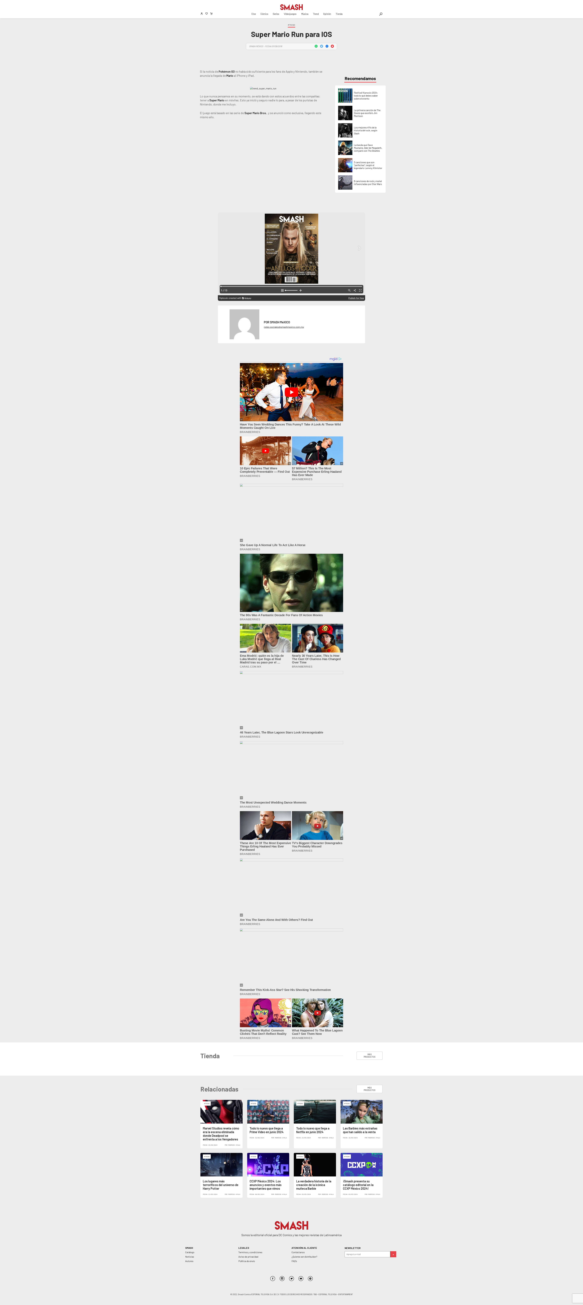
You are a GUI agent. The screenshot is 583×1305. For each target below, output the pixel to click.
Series (276, 13)
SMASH (189, 1247)
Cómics (264, 13)
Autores (189, 1261)
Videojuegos (290, 13)
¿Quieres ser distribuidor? (304, 1256)
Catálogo (189, 1252)
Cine (253, 13)
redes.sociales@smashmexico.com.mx (284, 326)
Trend (316, 13)
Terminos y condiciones (250, 1252)
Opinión (327, 13)
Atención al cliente (304, 1247)
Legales (243, 1247)
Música (304, 13)
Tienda (339, 13)
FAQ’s (294, 1261)
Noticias (189, 1256)
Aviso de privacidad (248, 1256)
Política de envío (246, 1261)
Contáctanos (298, 1252)
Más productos (370, 1055)
